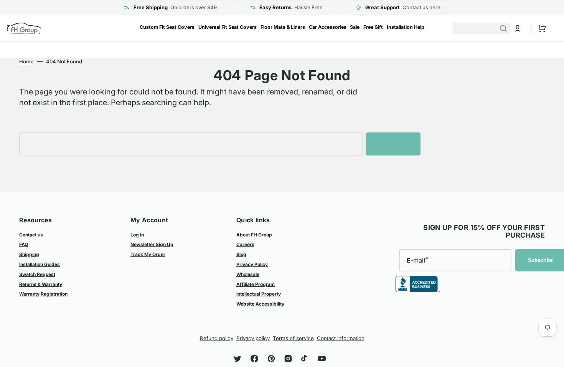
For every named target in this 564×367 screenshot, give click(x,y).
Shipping (29, 254)
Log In (137, 235)
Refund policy (216, 338)
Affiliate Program (255, 284)
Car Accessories (327, 27)
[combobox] (485, 28)
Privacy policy (253, 338)
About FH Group (254, 235)
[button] (517, 28)
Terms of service (293, 338)
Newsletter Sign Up (151, 244)
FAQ (23, 244)
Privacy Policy (252, 264)
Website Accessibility (260, 304)
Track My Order (147, 254)
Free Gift (373, 27)
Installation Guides (39, 264)
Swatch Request (37, 274)
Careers (245, 244)
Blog (241, 254)
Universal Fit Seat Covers (227, 27)
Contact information (340, 338)
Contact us (31, 235)
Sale (355, 27)
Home (26, 61)
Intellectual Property (258, 294)
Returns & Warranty (40, 284)
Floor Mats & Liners (283, 27)
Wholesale (247, 274)
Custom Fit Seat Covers (167, 27)
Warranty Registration (43, 294)
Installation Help (405, 27)
